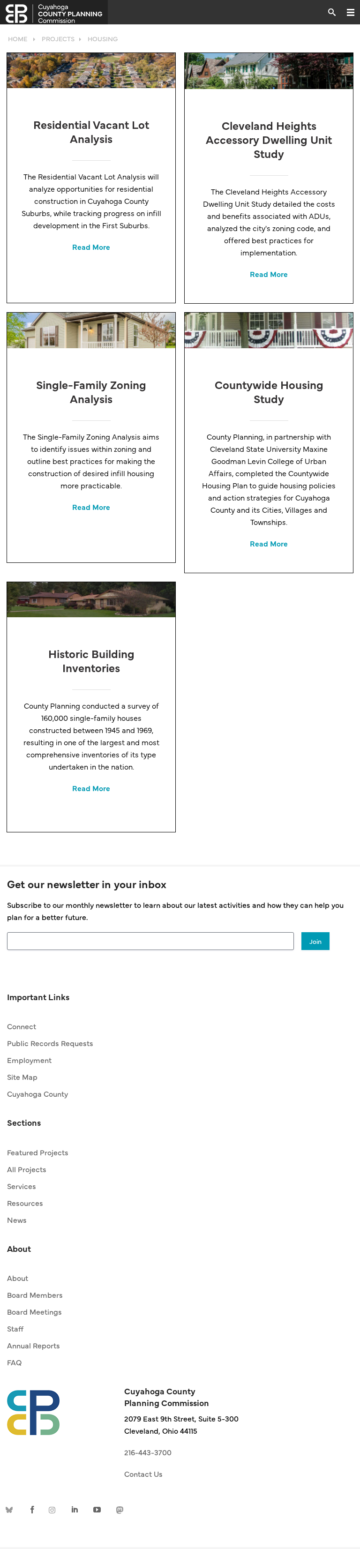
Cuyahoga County (37, 1093)
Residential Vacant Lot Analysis (91, 131)
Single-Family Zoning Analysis (91, 391)
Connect (21, 1026)
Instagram (54, 1508)
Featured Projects (37, 1152)
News (17, 1219)
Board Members (35, 1294)
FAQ (14, 1362)
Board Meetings (34, 1311)
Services (21, 1186)
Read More (91, 246)
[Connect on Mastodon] (118, 1508)
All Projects (26, 1169)
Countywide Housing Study (269, 391)
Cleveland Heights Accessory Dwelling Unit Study (269, 139)
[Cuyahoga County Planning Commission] (54, 12)
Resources (25, 1202)
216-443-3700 (148, 1452)
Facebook (32, 1508)
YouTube (97, 1508)
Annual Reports (33, 1345)
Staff (15, 1328)
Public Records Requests (50, 1043)
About (17, 1277)
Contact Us (143, 1473)
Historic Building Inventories (91, 660)
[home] (33, 1408)
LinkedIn (75, 1508)
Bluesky (11, 1508)
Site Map (22, 1076)
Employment (29, 1060)
